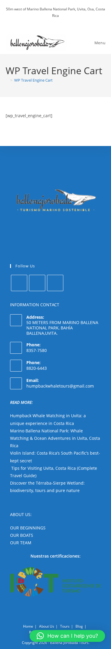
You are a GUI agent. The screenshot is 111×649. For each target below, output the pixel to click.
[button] (67, 636)
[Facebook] (19, 283)
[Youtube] (55, 283)
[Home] (7, 80)
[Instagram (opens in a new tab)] (53, 21)
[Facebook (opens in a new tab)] (46, 21)
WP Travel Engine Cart (33, 80)
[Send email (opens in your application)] (65, 21)
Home (28, 626)
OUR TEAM (20, 542)
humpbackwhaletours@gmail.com (60, 386)
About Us (46, 626)
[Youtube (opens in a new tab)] (60, 21)
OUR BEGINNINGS (28, 528)
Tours (65, 626)
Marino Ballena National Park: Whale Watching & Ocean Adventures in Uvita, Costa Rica (55, 438)
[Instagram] (37, 283)
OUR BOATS (21, 535)
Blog (79, 626)
